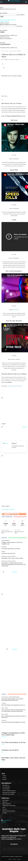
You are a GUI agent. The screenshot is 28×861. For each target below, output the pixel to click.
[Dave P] (2, 59)
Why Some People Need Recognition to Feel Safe (13, 722)
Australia (4, 546)
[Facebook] (4, 849)
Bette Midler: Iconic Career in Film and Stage (12, 558)
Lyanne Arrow (4, 736)
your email (19, 26)
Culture (3, 703)
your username (3, 13)
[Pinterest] (12, 849)
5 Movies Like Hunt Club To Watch (14, 386)
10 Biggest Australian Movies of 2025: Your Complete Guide (13, 734)
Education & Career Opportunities (10, 697)
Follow (14, 520)
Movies (6, 51)
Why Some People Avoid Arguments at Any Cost (13, 705)
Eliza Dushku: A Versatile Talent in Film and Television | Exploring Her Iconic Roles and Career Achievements (13, 564)
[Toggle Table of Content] (2, 100)
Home (2, 51)
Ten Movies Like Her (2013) (8, 553)
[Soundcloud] (15, 849)
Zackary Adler (16, 309)
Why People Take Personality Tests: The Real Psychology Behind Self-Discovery (12, 699)
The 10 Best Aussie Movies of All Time (10, 548)
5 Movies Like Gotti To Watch (19, 532)
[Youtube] (23, 849)
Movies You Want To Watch (15, 51)
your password (20, 14)
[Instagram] (8, 849)
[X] (12, 449)
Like (5, 520)
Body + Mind (4, 714)
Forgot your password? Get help (8, 19)
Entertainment (5, 540)
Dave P (6, 59)
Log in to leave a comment (7, 509)
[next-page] (1, 567)
